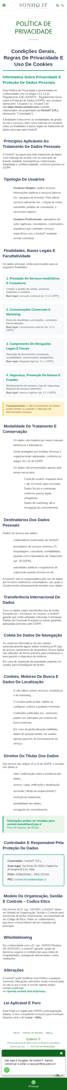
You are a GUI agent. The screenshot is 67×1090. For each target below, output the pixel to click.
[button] (4, 5)
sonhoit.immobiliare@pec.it (24, 824)
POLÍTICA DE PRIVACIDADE (42, 1046)
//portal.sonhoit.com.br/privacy (26, 991)
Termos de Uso (17, 1046)
